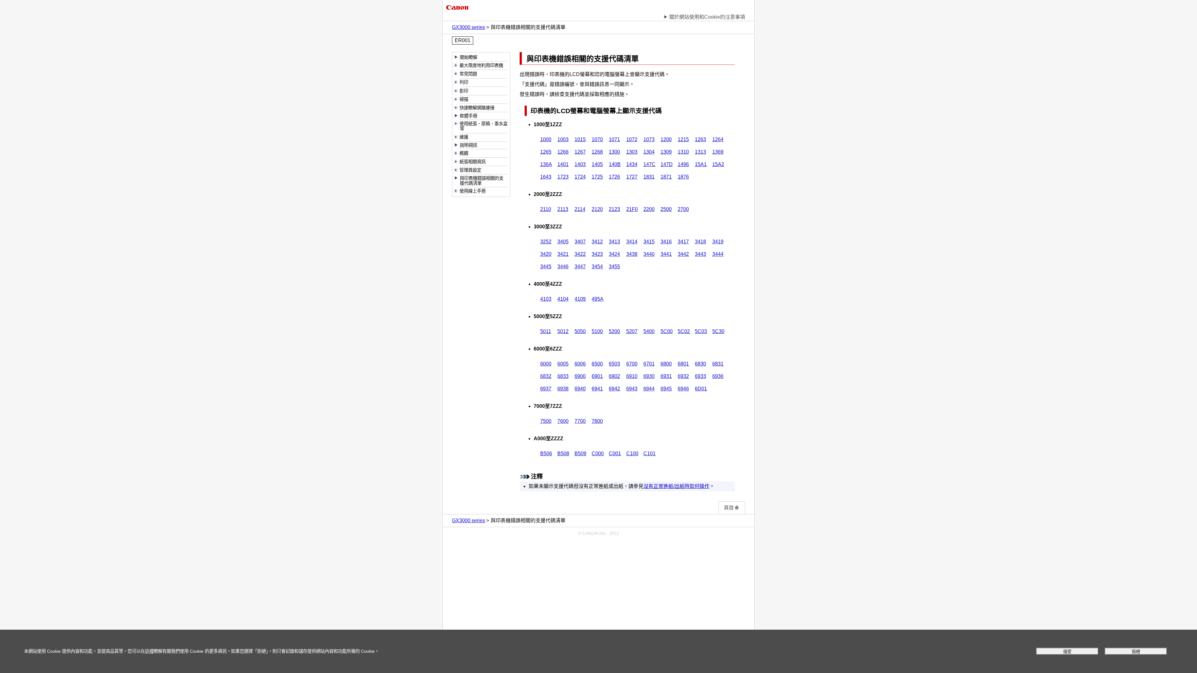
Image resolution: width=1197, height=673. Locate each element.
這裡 (149, 651)
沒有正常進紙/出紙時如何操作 (676, 486)
